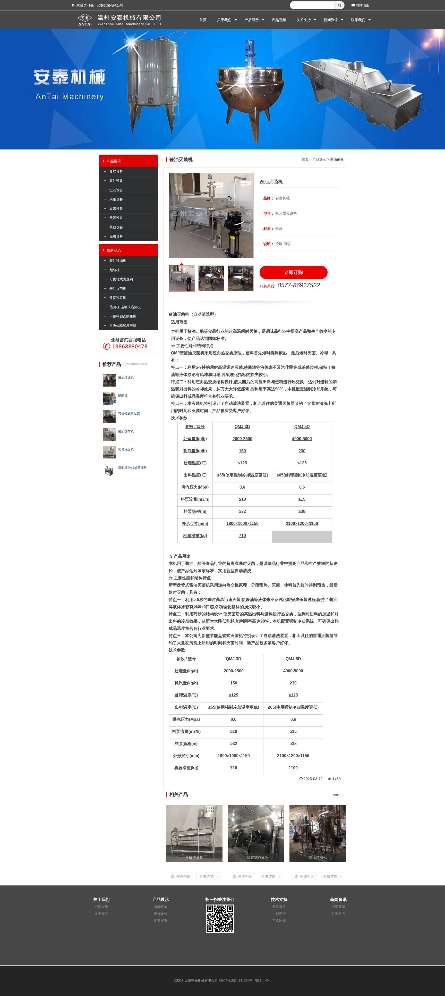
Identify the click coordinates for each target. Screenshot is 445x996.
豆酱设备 (116, 209)
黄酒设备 (116, 218)
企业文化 (101, 913)
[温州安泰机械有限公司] (120, 18)
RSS (258, 981)
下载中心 (279, 913)
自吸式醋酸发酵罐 (122, 326)
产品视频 (279, 20)
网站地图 (362, 5)
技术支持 (303, 20)
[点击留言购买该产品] (294, 272)
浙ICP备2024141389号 (236, 981)
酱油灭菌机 (117, 288)
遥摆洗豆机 (117, 298)
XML (267, 981)
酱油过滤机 (117, 261)
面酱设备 (116, 236)
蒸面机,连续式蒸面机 (125, 307)
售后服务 (279, 907)
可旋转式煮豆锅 (121, 279)
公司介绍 (101, 907)
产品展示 (251, 20)
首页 (203, 20)
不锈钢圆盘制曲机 (122, 316)
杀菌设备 (116, 199)
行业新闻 (338, 913)
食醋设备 (116, 171)
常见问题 (279, 920)
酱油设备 (337, 159)
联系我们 (358, 20)
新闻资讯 (331, 20)
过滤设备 (116, 190)
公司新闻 (338, 907)
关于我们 (224, 20)
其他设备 (116, 227)
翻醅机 (114, 270)
